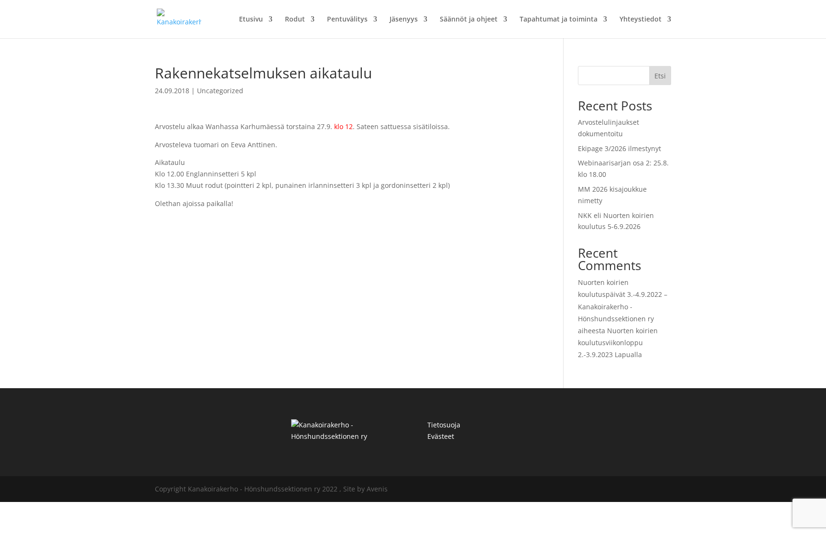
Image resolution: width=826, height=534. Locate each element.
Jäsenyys (404, 19)
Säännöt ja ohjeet (469, 19)
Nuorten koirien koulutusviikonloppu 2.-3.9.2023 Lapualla (618, 342)
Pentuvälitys (347, 19)
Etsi (660, 75)
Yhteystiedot (641, 19)
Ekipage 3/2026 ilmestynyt (619, 148)
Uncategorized (220, 90)
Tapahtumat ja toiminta (559, 19)
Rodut (295, 19)
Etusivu (251, 19)
